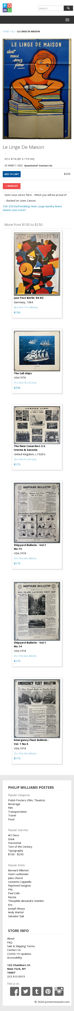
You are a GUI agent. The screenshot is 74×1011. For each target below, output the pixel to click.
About (11, 938)
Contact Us (14, 950)
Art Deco (13, 835)
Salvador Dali (16, 916)
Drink (11, 839)
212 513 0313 (16, 976)
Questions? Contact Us (38, 165)
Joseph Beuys (16, 908)
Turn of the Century (20, 846)
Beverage (14, 804)
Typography (15, 850)
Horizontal (14, 843)
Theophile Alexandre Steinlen (26, 901)
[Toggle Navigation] (67, 20)
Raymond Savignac (19, 885)
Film (10, 807)
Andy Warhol (16, 912)
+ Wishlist (12, 185)
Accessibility (14, 957)
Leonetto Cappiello (19, 881)
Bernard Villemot (18, 870)
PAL (10, 889)
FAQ (9, 942)
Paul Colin (14, 893)
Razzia (12, 897)
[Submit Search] (68, 8)
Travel (12, 815)
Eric (10, 904)
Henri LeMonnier (18, 874)
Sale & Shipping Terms (21, 946)
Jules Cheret (15, 878)
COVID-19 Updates (19, 954)
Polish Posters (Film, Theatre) (26, 800)
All (13, 31)
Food (11, 819)
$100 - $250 (16, 854)
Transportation (17, 811)
